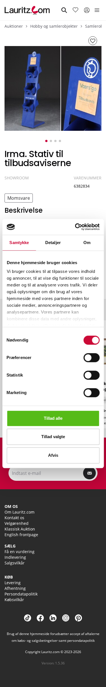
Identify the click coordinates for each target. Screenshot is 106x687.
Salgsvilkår (15, 563)
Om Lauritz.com (19, 512)
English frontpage (21, 534)
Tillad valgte (53, 436)
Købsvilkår (14, 599)
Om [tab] (86, 242)
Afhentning (15, 588)
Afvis (53, 455)
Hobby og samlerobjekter (54, 26)
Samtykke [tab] (19, 242)
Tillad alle (53, 418)
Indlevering (15, 557)
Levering (13, 582)
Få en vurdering (19, 551)
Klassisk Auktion (20, 529)
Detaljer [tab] (53, 242)
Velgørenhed (17, 523)
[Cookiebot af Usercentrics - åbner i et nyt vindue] (75, 227)
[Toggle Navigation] (96, 10)
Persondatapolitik (21, 594)
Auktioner (14, 26)
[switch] (91, 357)
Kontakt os (14, 517)
